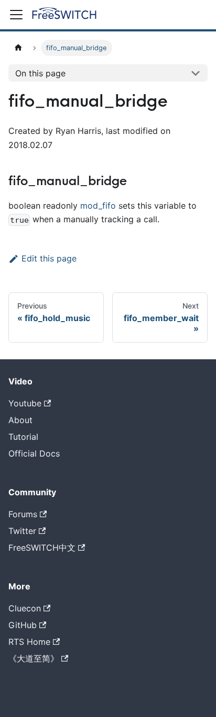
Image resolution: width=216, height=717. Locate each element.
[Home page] (18, 48)
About (20, 420)
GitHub (22, 625)
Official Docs (34, 453)
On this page (40, 73)
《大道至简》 (33, 658)
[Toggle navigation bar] (16, 14)
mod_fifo (98, 205)
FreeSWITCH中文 (41, 547)
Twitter (22, 531)
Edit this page (49, 258)
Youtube (24, 403)
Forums (22, 514)
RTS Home (29, 641)
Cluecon (24, 608)
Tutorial (23, 436)
